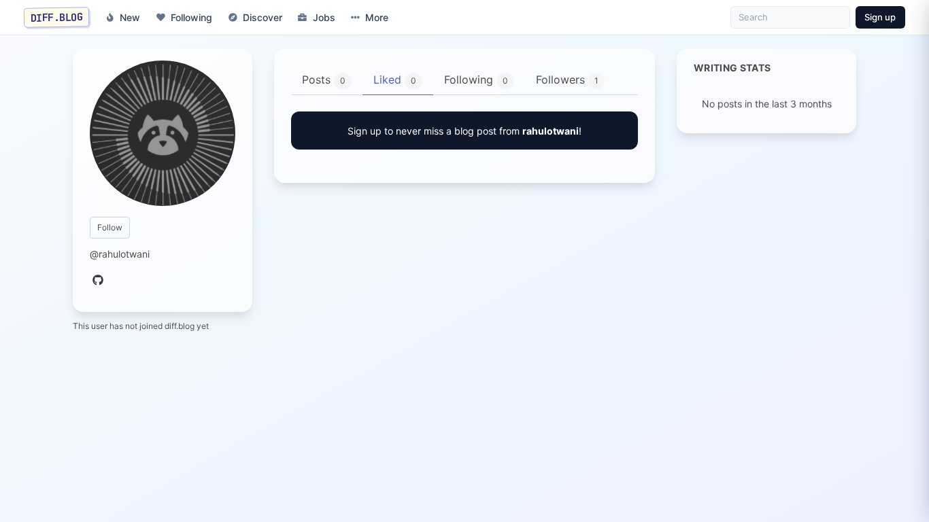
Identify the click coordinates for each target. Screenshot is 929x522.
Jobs (324, 17)
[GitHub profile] (98, 281)
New (130, 17)
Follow (109, 227)
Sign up (880, 17)
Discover (262, 17)
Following (191, 17)
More (376, 17)
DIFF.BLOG (57, 17)
